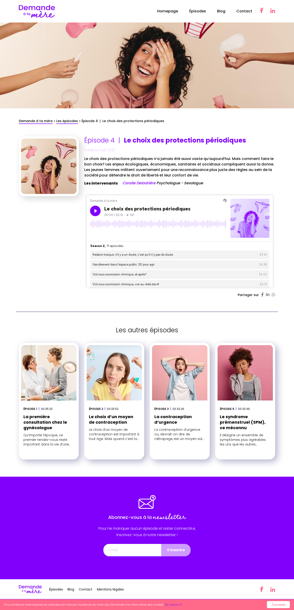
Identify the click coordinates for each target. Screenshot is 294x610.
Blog (221, 11)
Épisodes (197, 11)
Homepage (167, 11)
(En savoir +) (173, 605)
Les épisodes (67, 121)
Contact (244, 11)
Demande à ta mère (36, 121)
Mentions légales (110, 589)
